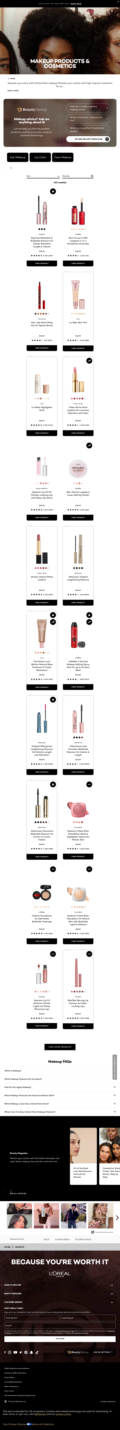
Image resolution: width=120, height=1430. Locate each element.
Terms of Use (9, 1391)
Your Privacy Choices (15, 1424)
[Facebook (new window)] (5, 1352)
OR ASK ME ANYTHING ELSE (89, 139)
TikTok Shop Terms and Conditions (16, 1368)
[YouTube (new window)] (15, 1352)
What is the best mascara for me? (86, 119)
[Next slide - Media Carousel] (117, 1218)
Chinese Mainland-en (17, 1401)
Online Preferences (11, 1386)
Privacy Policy (9, 1377)
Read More (13, 91)
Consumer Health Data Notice (15, 1373)
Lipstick (46, 1239)
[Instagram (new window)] (9, 1352)
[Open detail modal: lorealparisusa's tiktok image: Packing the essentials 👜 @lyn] (46, 1215)
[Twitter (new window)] (20, 1352)
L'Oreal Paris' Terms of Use (64, 1331)
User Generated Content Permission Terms (19, 1395)
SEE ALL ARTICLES (18, 1193)
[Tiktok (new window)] (37, 1352)
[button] (115, 1067)
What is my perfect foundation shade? (87, 130)
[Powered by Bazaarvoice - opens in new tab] (102, 1232)
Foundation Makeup (62, 1239)
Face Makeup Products (83, 1239)
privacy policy (63, 1414)
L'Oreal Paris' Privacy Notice (52, 1333)
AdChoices (40, 1414)
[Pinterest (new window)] (26, 1352)
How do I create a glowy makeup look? (83, 108)
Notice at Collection (42, 1424)
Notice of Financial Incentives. (77, 1333)
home (12, 79)
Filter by (66, 176)
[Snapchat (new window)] (31, 1352)
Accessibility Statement (13, 1382)
